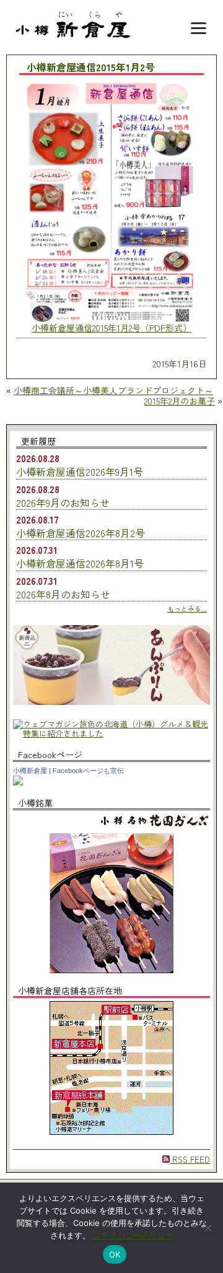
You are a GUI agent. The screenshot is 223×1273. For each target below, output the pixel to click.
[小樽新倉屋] (18, 782)
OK (115, 1254)
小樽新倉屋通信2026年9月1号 (79, 471)
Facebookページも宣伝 (88, 770)
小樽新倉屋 (30, 770)
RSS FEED (190, 1159)
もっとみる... (187, 608)
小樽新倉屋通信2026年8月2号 (80, 532)
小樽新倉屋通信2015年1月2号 (91, 67)
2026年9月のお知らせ (63, 502)
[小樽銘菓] (111, 970)
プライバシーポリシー (133, 1235)
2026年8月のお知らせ (63, 594)
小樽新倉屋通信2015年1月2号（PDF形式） (111, 328)
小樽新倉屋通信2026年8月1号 (80, 563)
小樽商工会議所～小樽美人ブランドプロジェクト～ (113, 390)
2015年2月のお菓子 (179, 401)
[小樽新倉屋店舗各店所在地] (111, 1131)
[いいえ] (207, 1228)
